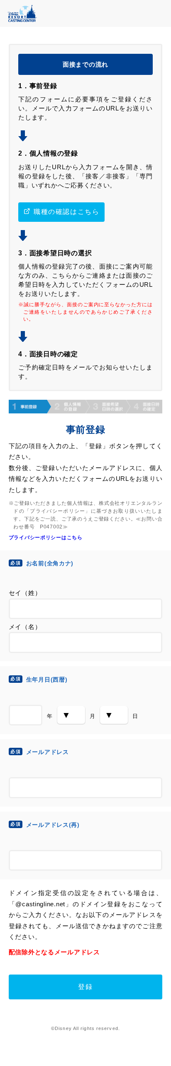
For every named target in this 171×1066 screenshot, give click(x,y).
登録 (85, 986)
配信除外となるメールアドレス (54, 952)
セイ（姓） (25, 593)
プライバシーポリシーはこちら (46, 537)
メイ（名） (25, 627)
